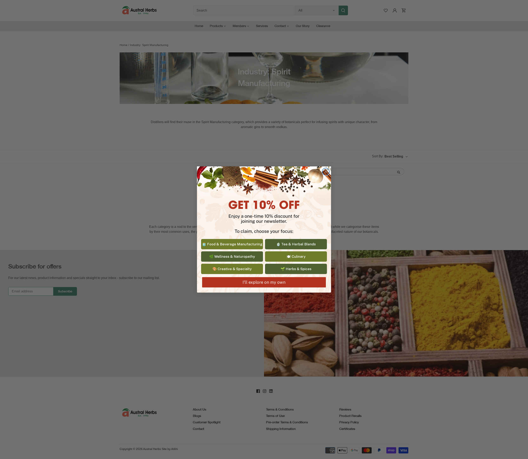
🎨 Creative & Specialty (232, 269)
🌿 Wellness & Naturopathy (232, 256)
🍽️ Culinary (295, 256)
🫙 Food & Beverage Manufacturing (232, 244)
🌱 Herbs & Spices (295, 269)
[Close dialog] (325, 171)
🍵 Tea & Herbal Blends (296, 244)
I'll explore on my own (264, 282)
